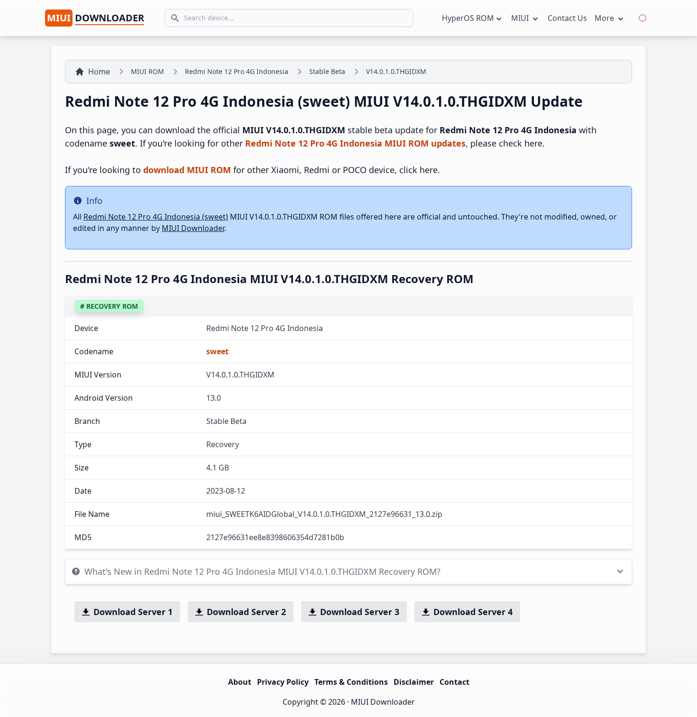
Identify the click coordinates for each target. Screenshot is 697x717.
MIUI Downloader (193, 228)
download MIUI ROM (187, 169)
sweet (217, 351)
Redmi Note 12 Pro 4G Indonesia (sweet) (155, 216)
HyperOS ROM (468, 18)
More (605, 18)
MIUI (521, 18)
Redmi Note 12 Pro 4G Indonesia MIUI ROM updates (355, 143)
